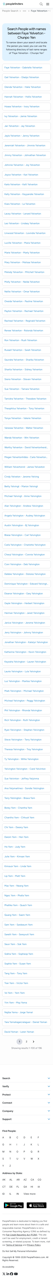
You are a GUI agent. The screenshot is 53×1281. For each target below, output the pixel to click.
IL (10, 1193)
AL (10, 1179)
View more (29, 1193)
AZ (25, 1179)
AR (18, 1179)
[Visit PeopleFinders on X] (4, 1274)
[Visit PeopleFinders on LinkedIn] (8, 1274)
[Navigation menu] (48, 4)
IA (39, 1186)
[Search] (41, 4)
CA (32, 1179)
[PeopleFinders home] (13, 4)
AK (3, 1179)
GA (25, 1186)
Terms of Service (14, 1245)
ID (3, 1193)
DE (11, 1186)
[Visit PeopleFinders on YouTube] (16, 1274)
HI (32, 1186)
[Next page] (34, 1042)
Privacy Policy (34, 1245)
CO (39, 1179)
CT (4, 1186)
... (24, 10)
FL (17, 1186)
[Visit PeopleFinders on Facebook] (12, 1274)
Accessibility (8, 1267)
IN (17, 1193)
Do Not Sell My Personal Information (19, 1251)
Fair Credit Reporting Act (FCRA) (21, 1234)
